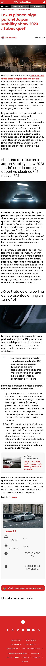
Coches (18, 9)
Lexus (14, 497)
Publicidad (36, 657)
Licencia (26, 657)
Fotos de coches (12, 649)
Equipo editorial (31, 640)
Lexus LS (10, 531)
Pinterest (17, 630)
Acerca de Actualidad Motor (17, 653)
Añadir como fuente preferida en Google (25, 588)
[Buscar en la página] (44, 2)
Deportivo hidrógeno (20, 6)
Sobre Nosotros (16, 640)
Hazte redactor (31, 644)
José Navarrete (10, 37)
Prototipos (26, 9)
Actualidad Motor (7, 9)
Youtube (23, 630)
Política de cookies (13, 657)
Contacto (25, 662)
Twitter (12, 630)
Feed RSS (38, 630)
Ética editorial (16, 644)
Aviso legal (35, 653)
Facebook (7, 630)
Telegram (28, 630)
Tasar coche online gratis (31, 649)
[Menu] (2, 2)
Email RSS (33, 630)
